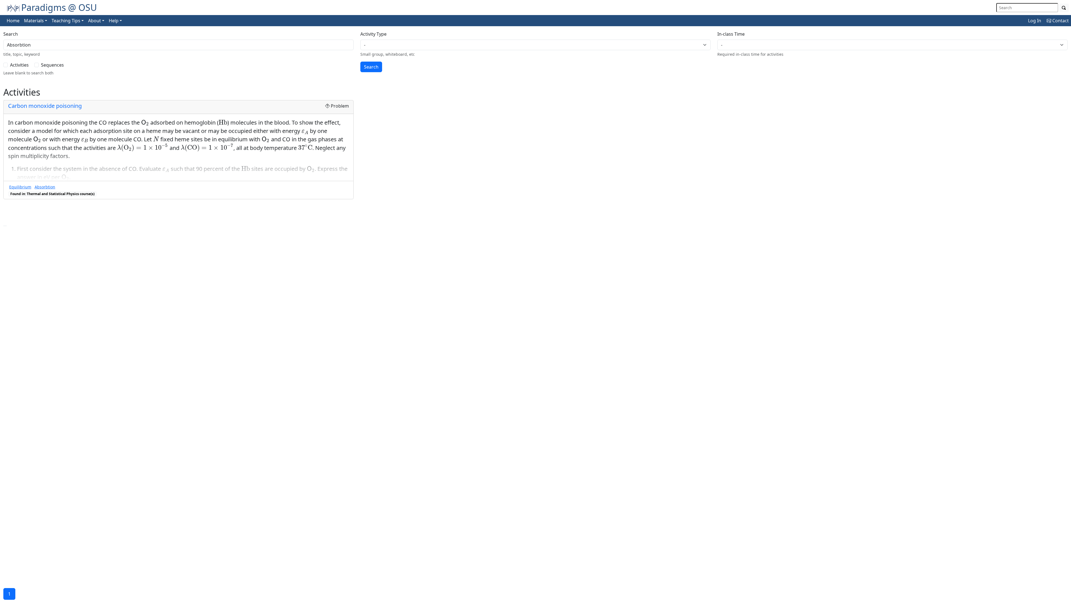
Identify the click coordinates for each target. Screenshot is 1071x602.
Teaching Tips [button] (66, 21)
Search (10, 34)
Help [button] (114, 21)
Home (13, 21)
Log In (1034, 21)
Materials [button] (34, 21)
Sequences (52, 65)
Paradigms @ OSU (59, 7)
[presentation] (145, 122)
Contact (1060, 21)
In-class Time (731, 34)
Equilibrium (20, 187)
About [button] (94, 21)
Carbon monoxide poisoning (45, 106)
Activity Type (373, 34)
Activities (19, 65)
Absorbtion (45, 187)
